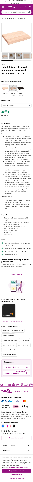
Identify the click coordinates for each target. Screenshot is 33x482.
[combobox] (16, 12)
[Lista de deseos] (25, 7)
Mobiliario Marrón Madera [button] (10, 340)
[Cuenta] (21, 7)
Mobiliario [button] (6, 330)
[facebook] (3, 426)
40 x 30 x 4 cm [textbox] (8, 106)
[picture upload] (16, 286)
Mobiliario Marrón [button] (17, 330)
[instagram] (7, 426)
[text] (5, 112)
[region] (16, 467)
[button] (5, 90)
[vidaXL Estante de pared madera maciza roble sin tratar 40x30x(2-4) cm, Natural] (16, 37)
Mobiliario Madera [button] (8, 335)
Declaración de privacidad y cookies (17, 467)
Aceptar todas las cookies (16, 471)
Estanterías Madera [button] (23, 345)
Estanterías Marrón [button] (8, 345)
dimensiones (5, 100)
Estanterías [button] (25, 340)
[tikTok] (14, 426)
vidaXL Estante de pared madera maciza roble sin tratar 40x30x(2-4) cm (14, 70)
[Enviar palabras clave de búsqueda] (28, 12)
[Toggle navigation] (3, 7)
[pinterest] (10, 426)
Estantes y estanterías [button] (9, 354)
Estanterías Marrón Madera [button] (11, 350)
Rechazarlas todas (16, 474)
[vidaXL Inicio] (11, 7)
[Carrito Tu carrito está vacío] (30, 7)
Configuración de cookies (16, 478)
